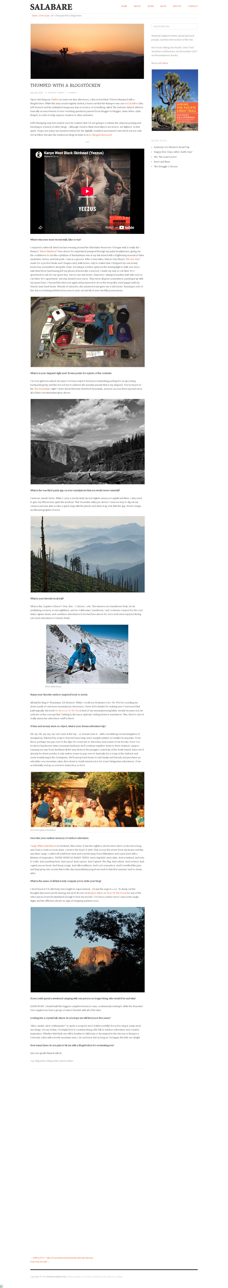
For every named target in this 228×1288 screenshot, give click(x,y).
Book (163, 6)
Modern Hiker (95, 893)
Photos (177, 6)
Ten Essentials (42, 388)
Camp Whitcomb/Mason (43, 846)
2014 (41, 16)
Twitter (55, 99)
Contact (193, 6)
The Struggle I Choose (166, 166)
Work (151, 6)
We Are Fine (132, 259)
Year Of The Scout (116, 893)
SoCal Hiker (131, 103)
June (47, 16)
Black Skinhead (48, 251)
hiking (49, 1061)
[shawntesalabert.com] (51, 6)
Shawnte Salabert (56, 92)
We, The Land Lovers (165, 157)
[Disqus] (87, 1118)
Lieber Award (59, 1061)
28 (52, 16)
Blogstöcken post (100, 135)
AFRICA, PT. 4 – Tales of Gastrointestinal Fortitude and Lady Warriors (63, 1258)
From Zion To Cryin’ (38, 1262)
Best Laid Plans (162, 161)
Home (124, 6)
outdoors (73, 92)
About (137, 6)
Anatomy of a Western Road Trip (172, 147)
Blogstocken (40, 1061)
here (165, 63)
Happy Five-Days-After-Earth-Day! (173, 152)
